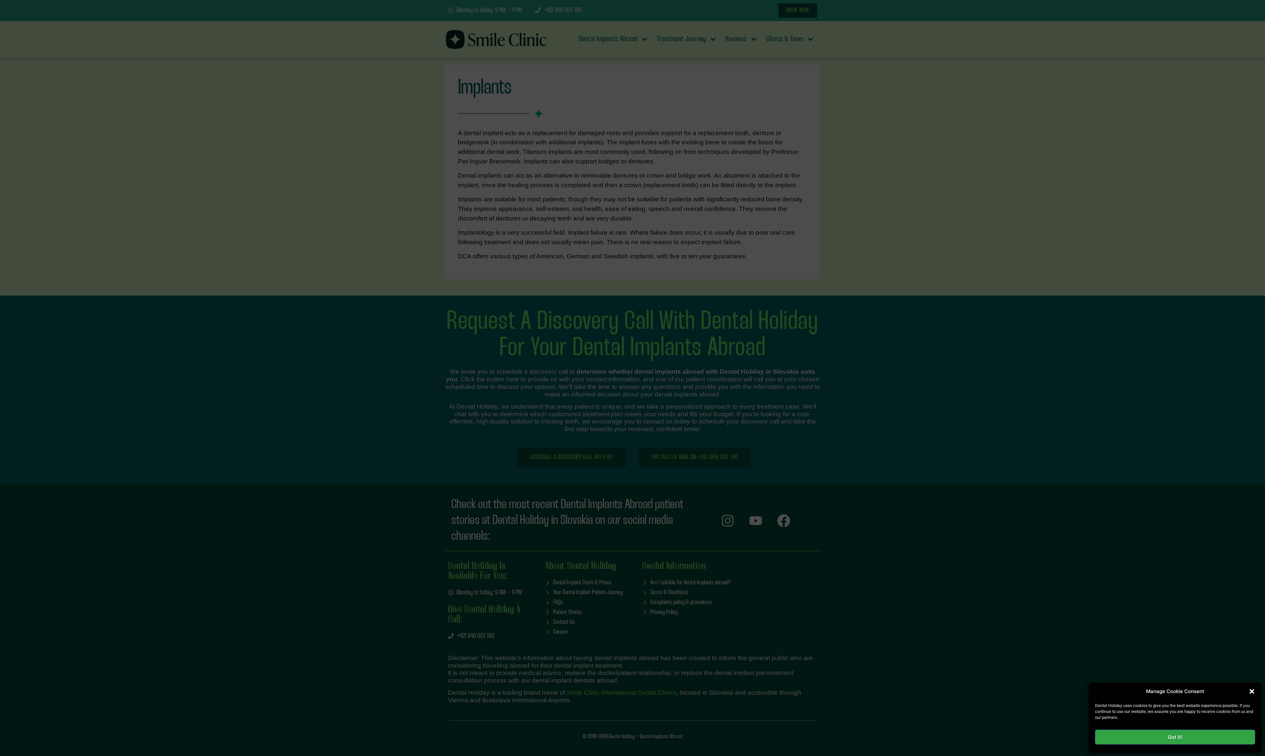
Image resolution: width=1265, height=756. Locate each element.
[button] (1252, 691)
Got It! (1175, 737)
